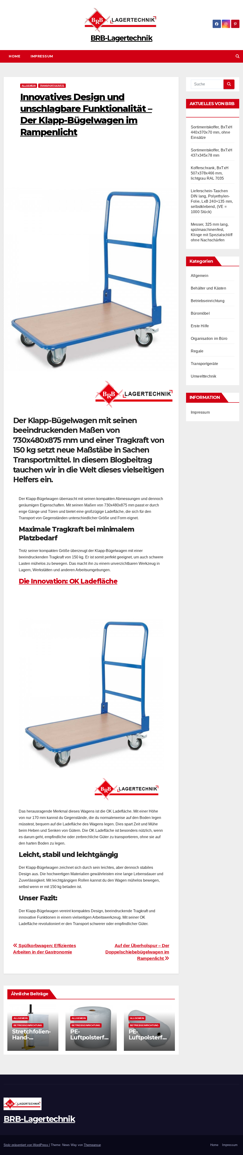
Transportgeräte (52, 85)
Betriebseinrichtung (28, 1025)
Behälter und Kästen (208, 288)
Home (14, 56)
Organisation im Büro (209, 339)
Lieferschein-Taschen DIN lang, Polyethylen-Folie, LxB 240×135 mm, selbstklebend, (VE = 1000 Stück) (212, 201)
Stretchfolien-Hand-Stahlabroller (31, 1037)
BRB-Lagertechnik (121, 38)
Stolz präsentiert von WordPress (26, 1145)
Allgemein (29, 85)
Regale (197, 351)
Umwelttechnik (203, 376)
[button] (237, 56)
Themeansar (92, 1145)
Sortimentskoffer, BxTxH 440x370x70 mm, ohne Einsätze (212, 132)
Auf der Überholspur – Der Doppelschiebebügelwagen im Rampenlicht (137, 952)
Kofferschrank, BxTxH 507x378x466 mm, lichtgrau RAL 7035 (210, 173)
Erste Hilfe (200, 326)
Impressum (42, 56)
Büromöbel (200, 313)
